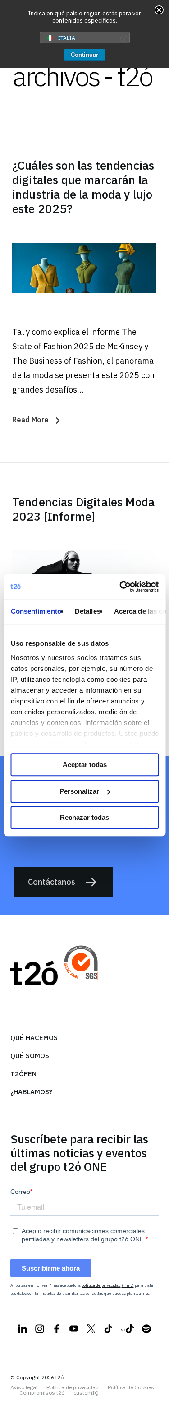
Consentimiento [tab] (35, 611)
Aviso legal (23, 1387)
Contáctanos (51, 882)
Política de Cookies (131, 1387)
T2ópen (23, 1073)
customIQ (86, 1393)
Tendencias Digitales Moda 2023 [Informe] (83, 509)
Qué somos (29, 1055)
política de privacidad (101, 1285)
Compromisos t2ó (41, 1393)
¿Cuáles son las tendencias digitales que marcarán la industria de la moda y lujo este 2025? (83, 186)
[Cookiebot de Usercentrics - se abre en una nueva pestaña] (120, 586)
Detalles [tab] (87, 611)
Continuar (84, 54)
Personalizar (79, 791)
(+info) (128, 1285)
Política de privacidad (72, 1387)
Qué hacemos (34, 1037)
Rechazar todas (84, 817)
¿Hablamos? (31, 1091)
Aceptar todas (85, 764)
